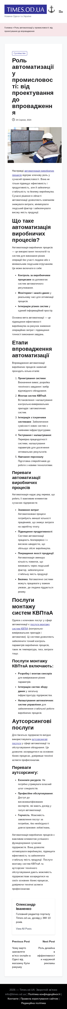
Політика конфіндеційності (44, 994)
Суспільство (19, 53)
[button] (24, 928)
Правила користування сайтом (39, 998)
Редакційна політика (33, 1003)
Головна (8, 28)
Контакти (13, 998)
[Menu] (61, 12)
